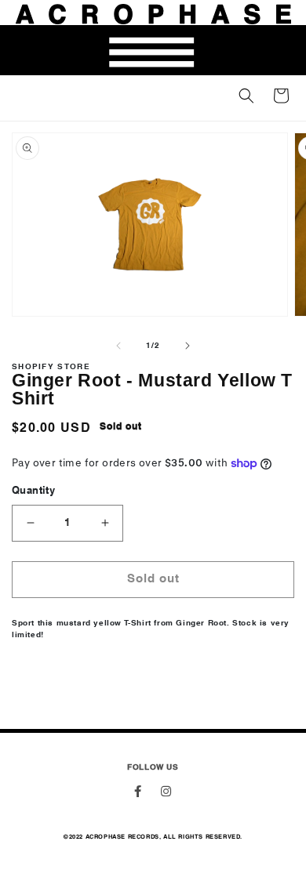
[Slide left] (118, 345)
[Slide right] (187, 345)
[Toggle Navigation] (153, 51)
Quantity (33, 491)
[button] (246, 95)
